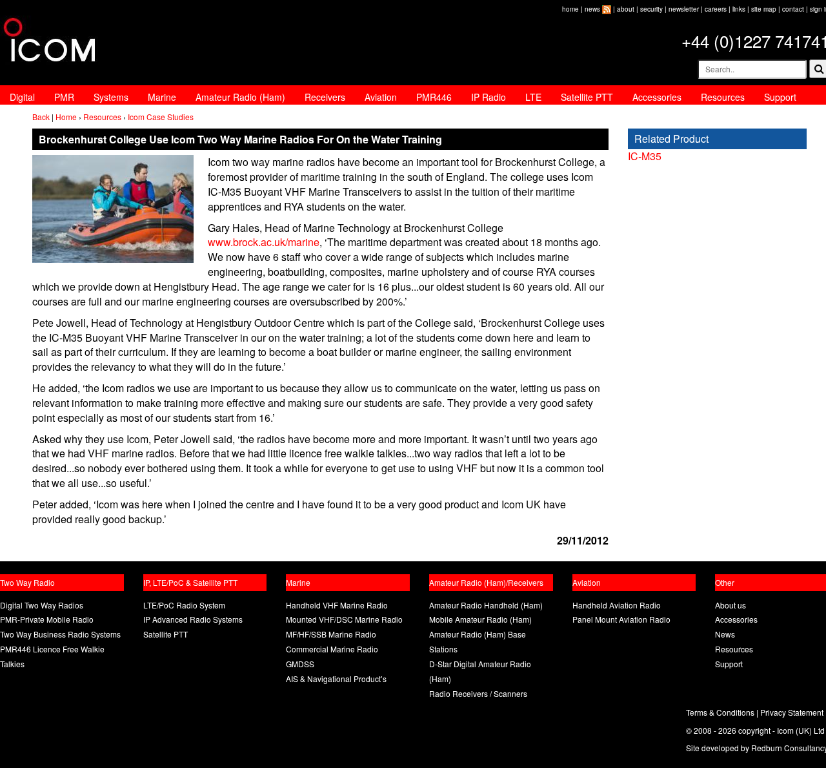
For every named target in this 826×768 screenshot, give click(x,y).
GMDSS (300, 663)
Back (41, 116)
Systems (111, 96)
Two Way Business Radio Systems (60, 633)
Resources (723, 96)
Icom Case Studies (161, 116)
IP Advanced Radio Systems (193, 619)
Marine (162, 96)
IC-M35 (644, 156)
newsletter (684, 9)
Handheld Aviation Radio (616, 604)
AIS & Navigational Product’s (336, 678)
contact (793, 9)
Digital (22, 96)
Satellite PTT (587, 96)
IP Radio (488, 96)
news (592, 9)
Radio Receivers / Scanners (478, 693)
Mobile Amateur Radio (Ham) (480, 619)
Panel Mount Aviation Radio (621, 619)
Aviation (381, 96)
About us (730, 604)
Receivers (325, 96)
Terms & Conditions (720, 712)
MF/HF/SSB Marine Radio (331, 633)
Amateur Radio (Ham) (240, 96)
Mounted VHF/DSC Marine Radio (344, 619)
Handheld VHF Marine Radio (337, 604)
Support (780, 96)
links (738, 9)
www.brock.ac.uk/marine (263, 241)
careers (716, 9)
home (570, 9)
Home (66, 116)
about (625, 9)
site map (763, 9)
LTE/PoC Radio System (184, 604)
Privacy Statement (791, 712)
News (725, 633)
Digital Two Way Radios (41, 604)
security (651, 9)
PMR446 (434, 96)
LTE (533, 96)
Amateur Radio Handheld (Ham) (486, 604)
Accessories (656, 96)
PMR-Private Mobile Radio (47, 619)
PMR (64, 96)
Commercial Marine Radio (332, 648)
